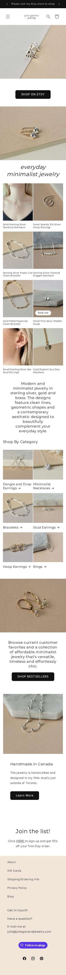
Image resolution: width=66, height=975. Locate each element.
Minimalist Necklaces (42, 486)
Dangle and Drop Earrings (17, 486)
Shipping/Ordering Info (23, 879)
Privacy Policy (17, 888)
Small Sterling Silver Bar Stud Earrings (17, 371)
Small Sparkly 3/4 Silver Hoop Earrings (47, 226)
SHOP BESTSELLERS (33, 676)
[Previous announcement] (7, 4)
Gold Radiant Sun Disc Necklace (46, 371)
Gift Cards (14, 870)
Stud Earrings (44, 527)
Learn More (24, 795)
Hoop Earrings (15, 566)
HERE (20, 841)
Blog (10, 896)
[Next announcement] (59, 4)
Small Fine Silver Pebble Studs (47, 322)
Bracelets (10, 527)
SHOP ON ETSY (33, 94)
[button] (7, 16)
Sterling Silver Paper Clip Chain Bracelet (18, 274)
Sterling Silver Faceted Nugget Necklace (46, 274)
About (11, 862)
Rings (38, 566)
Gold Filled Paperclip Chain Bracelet (15, 322)
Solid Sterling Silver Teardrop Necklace (14, 226)
